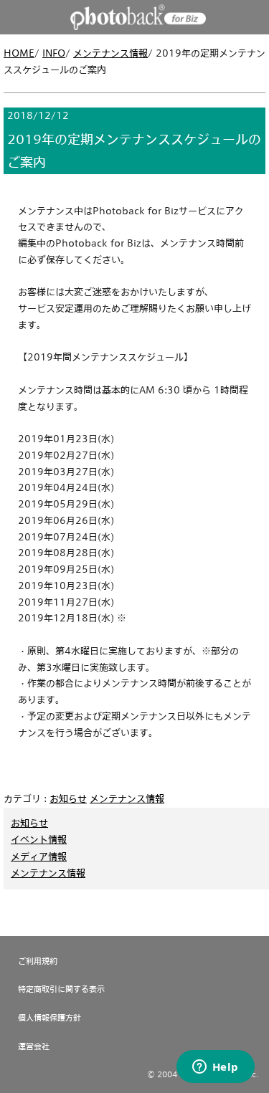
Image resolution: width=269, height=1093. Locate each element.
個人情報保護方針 (49, 1017)
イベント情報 (39, 839)
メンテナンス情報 (110, 53)
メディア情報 (39, 856)
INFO (53, 53)
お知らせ (68, 798)
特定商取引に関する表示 (61, 988)
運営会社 (33, 1046)
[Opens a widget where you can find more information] (215, 1068)
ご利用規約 (37, 960)
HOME (19, 53)
